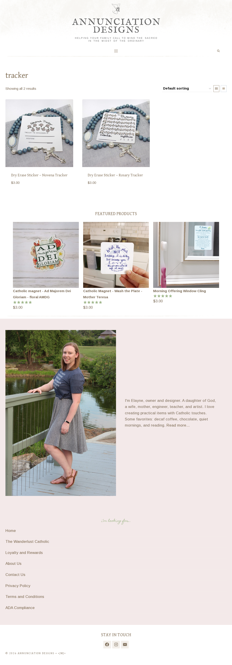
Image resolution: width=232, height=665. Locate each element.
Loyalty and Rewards (24, 553)
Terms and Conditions (24, 597)
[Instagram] (116, 644)
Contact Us (15, 575)
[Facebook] (107, 644)
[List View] (224, 88)
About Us (13, 563)
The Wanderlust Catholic (27, 541)
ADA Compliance (20, 608)
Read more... (178, 425)
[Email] (125, 644)
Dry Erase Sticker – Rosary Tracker (115, 175)
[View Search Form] (218, 51)
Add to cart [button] (23, 196)
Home (10, 531)
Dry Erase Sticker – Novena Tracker (39, 175)
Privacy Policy (17, 586)
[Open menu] (116, 50)
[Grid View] (216, 88)
